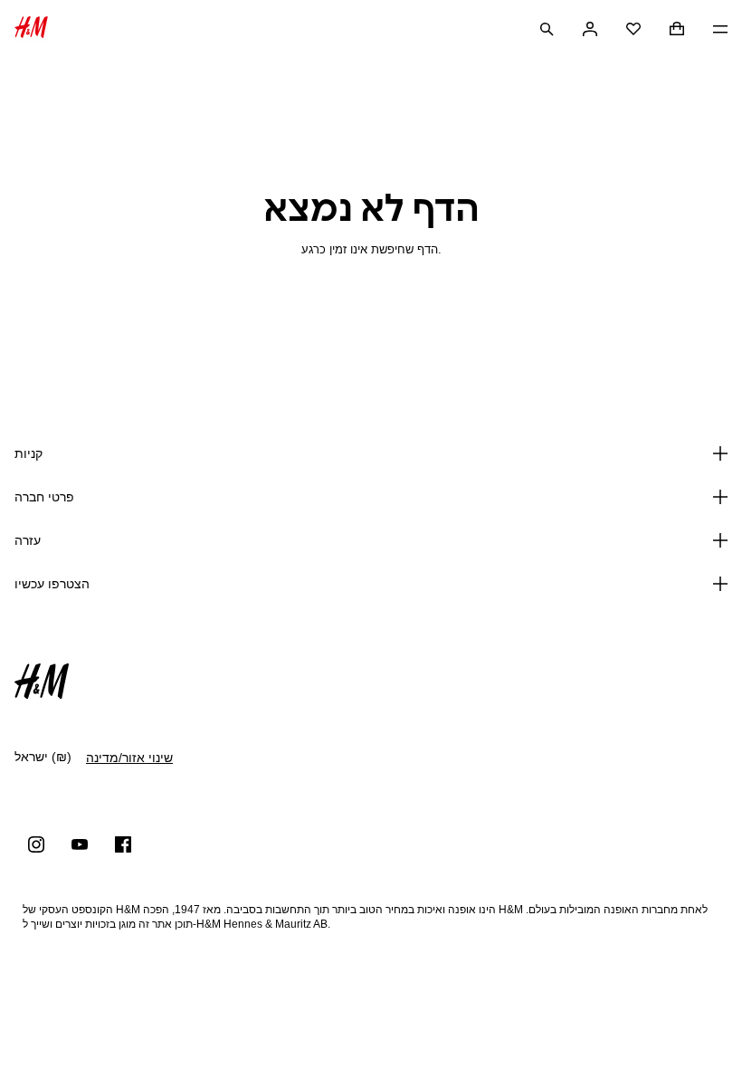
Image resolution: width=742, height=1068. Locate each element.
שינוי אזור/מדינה (129, 757)
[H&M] (31, 29)
